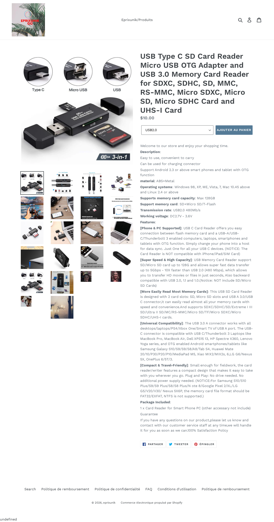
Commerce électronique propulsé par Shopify (151, 502)
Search (30, 489)
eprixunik (109, 502)
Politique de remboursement (65, 489)
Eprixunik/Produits (137, 20)
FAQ (148, 489)
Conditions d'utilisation (177, 489)
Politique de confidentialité (117, 489)
